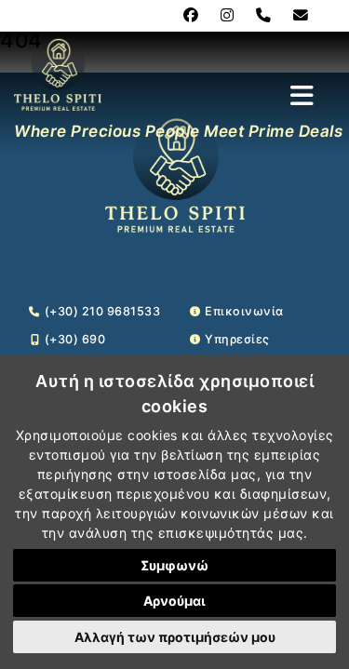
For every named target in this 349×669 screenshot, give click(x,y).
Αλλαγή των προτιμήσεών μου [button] (174, 637)
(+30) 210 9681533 (103, 311)
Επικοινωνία (244, 311)
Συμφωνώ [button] (174, 565)
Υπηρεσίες (237, 339)
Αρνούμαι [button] (174, 601)
